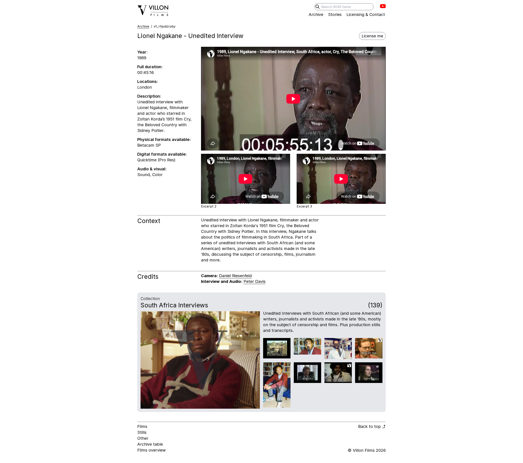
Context (148, 220)
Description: (149, 96)
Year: (142, 52)
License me (372, 35)
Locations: (147, 81)
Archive (143, 26)
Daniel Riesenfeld (235, 275)
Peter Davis (255, 281)
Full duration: (150, 66)
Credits (147, 276)
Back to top (372, 426)
